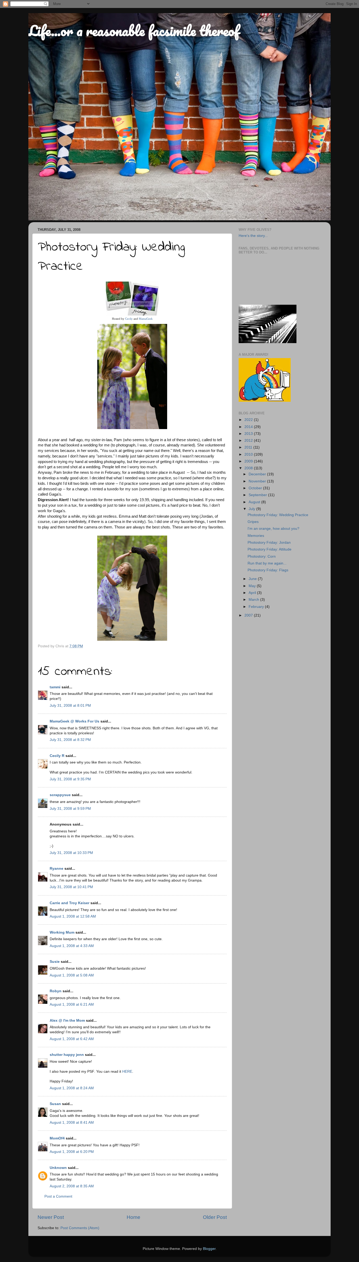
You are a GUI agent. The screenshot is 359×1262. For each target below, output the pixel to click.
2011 (248, 447)
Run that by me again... (267, 563)
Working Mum (62, 932)
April (253, 593)
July (252, 509)
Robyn (55, 991)
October (256, 488)
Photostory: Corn (262, 556)
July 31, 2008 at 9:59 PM (70, 809)
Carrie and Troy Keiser (69, 903)
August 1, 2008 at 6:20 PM (72, 1152)
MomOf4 (57, 1138)
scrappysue (60, 795)
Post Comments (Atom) (79, 1228)
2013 (249, 434)
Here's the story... (253, 236)
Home (133, 1217)
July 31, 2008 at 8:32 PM (70, 740)
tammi (55, 687)
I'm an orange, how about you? (273, 529)
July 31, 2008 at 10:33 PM (71, 853)
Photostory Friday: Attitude (269, 549)
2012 (249, 440)
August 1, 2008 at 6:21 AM (72, 1004)
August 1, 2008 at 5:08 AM (72, 975)
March (254, 600)
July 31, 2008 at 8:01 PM (70, 706)
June (253, 579)
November (258, 481)
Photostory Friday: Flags (268, 570)
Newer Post (51, 1217)
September (258, 495)
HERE (127, 1071)
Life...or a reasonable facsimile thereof (133, 30)
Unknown (58, 1168)
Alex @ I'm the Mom (67, 1020)
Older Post (215, 1217)
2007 (249, 615)
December (258, 474)
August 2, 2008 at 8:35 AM (72, 1186)
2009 (249, 461)
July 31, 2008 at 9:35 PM (70, 779)
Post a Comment (58, 1196)
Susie (55, 962)
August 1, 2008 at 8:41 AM (72, 1122)
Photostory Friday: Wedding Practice (278, 515)
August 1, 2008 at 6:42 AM (72, 1039)
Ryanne (56, 869)
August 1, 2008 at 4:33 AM (72, 946)
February (257, 607)
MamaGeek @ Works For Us (74, 721)
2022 (249, 420)
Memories (256, 536)
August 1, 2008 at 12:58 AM (73, 916)
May (253, 586)
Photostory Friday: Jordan (269, 543)
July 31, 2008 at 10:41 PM (71, 887)
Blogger (209, 1249)
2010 (249, 454)
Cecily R (57, 756)
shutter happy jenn (67, 1055)
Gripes (253, 522)
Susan (55, 1104)
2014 (249, 427)
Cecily (129, 318)
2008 (249, 468)
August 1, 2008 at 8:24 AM (72, 1088)
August (255, 502)
